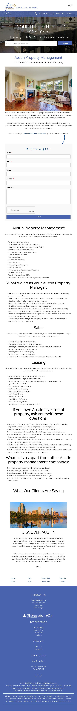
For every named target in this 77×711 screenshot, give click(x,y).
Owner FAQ (39, 605)
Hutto (13, 582)
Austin (13, 578)
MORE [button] (38, 567)
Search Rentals (38, 627)
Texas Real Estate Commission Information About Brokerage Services (38, 691)
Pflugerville (62, 578)
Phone (8, 170)
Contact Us (38, 649)
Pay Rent (69, 13)
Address (9, 179)
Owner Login (59, 13)
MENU (70, 5)
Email (8, 161)
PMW (22, 686)
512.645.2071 (45, 13)
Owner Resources (38, 603)
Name (8, 153)
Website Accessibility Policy (61, 701)
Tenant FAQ (39, 632)
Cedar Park (46, 582)
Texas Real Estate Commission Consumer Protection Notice (43, 688)
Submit (65, 43)
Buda (29, 578)
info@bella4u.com (45, 701)
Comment (10, 187)
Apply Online (38, 630)
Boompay (49, 686)
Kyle (29, 582)
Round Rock (46, 578)
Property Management (38, 600)
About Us (38, 647)
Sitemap (67, 686)
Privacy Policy (16, 688)
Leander (62, 582)
